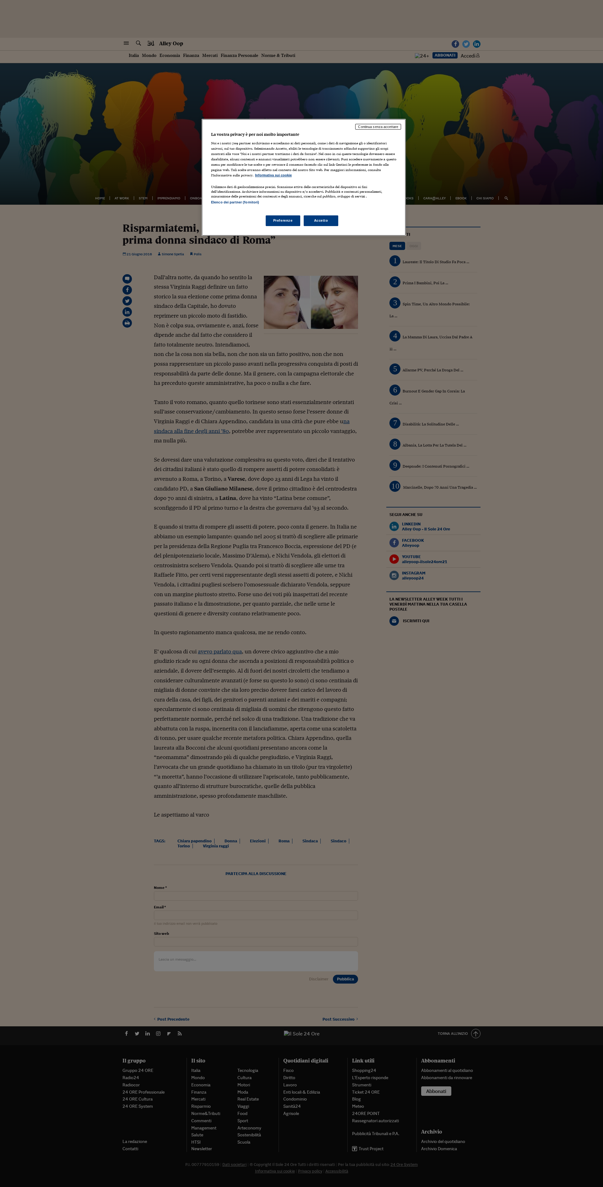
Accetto (321, 220)
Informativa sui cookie (273, 175)
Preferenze (283, 220)
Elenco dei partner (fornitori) (235, 202)
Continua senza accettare (378, 127)
